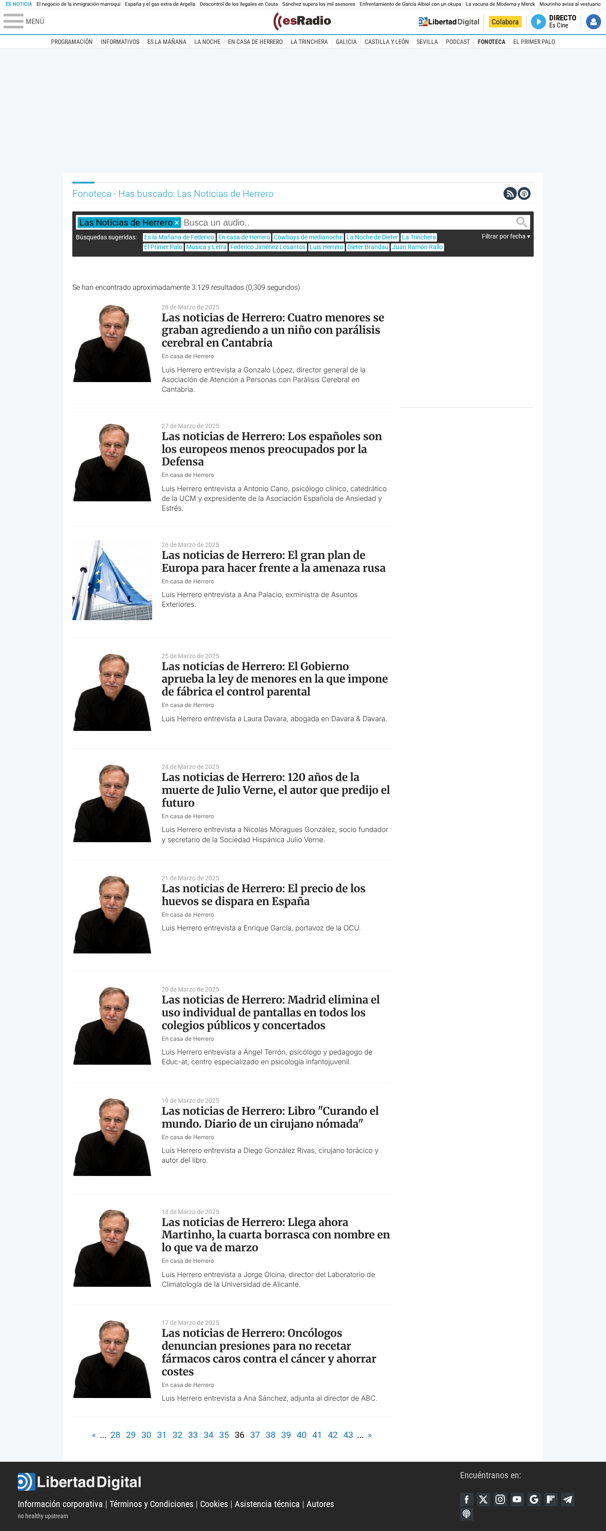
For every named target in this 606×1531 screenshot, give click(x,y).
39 (286, 1434)
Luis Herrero (326, 246)
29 (131, 1434)
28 (115, 1434)
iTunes (466, 1514)
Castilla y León (387, 41)
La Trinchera (309, 41)
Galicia (346, 41)
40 (302, 1434)
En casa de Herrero (255, 41)
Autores (320, 1504)
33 (193, 1434)
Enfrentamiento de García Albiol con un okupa (410, 4)
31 (162, 1434)
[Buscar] (521, 222)
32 (177, 1434)
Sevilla (427, 41)
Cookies (214, 1504)
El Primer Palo (534, 41)
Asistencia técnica (267, 1504)
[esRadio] (302, 21)
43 (348, 1434)
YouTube (517, 1499)
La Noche (207, 41)
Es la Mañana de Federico (179, 237)
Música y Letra (206, 246)
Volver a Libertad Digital (449, 21)
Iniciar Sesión (593, 21)
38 (270, 1434)
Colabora (505, 21)
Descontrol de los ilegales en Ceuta (239, 4)
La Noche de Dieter (372, 237)
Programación (72, 41)
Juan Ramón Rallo (417, 246)
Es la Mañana (166, 41)
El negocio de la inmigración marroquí (78, 4)
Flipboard (551, 1499)
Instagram (500, 1499)
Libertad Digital (239, 1482)
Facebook (466, 1499)
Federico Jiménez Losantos (268, 246)
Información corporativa (60, 1504)
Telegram (568, 1499)
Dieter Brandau (368, 246)
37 (255, 1434)
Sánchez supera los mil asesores (318, 4)
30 (146, 1434)
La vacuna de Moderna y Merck (500, 4)
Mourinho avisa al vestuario (570, 4)
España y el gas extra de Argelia (160, 4)
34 (208, 1434)
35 (224, 1434)
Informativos (120, 41)
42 (333, 1434)
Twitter (483, 1499)
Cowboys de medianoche (308, 237)
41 (317, 1434)
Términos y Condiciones (151, 1504)
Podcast (458, 41)
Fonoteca (491, 41)
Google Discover (534, 1499)
